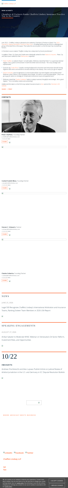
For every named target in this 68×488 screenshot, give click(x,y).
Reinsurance (25, 56)
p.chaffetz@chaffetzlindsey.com (11, 137)
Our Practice (10, 428)
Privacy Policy (8, 443)
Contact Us (9, 438)
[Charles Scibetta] (34, 240)
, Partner (11, 227)
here (42, 84)
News (5, 296)
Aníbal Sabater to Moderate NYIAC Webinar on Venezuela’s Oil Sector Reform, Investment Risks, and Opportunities (33, 338)
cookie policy (20, 483)
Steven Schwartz (8, 73)
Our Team (8, 424)
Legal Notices (21, 443)
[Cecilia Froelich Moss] (34, 147)
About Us (8, 421)
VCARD (4, 141)
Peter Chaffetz (7, 61)
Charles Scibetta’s (20, 79)
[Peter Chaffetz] (34, 132)
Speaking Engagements (19, 325)
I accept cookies (57, 481)
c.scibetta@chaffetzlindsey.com (10, 275)
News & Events (11, 435)
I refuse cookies (57, 485)
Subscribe (32, 403)
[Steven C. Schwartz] (34, 193)
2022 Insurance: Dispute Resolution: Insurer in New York (31, 43)
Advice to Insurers (50, 55)
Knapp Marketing (20, 449)
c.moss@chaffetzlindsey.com (10, 183)
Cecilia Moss (14, 68)
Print (10, 89)
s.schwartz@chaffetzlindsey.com (11, 229)
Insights (7, 365)
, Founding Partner (13, 135)
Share (4, 89)
